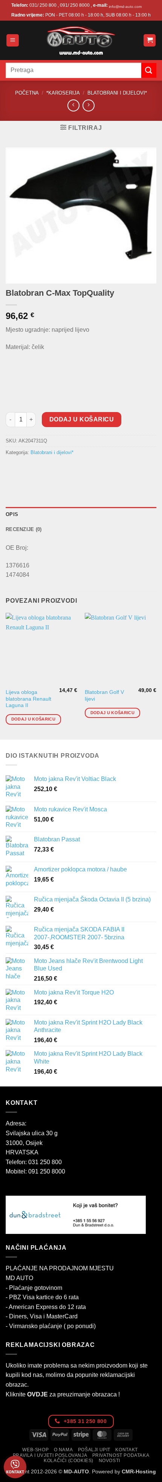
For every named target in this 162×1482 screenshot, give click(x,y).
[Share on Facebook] (26, 469)
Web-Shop (35, 1449)
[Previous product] (88, 105)
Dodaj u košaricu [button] (33, 719)
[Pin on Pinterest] (67, 469)
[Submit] (148, 70)
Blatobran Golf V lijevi (104, 695)
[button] (12, 40)
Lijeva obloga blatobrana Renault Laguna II (28, 698)
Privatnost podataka (121, 1455)
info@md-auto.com (125, 7)
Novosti (109, 1460)
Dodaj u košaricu (81, 419)
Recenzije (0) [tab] (23, 529)
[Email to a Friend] (53, 469)
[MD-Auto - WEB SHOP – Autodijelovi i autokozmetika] (81, 40)
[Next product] (73, 105)
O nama (63, 1449)
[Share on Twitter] (40, 469)
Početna (27, 93)
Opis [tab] (12, 514)
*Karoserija (63, 93)
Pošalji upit (94, 1449)
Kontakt (126, 1449)
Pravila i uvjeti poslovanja (50, 1455)
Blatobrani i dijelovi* (117, 93)
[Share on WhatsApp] (12, 469)
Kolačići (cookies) (68, 1460)
